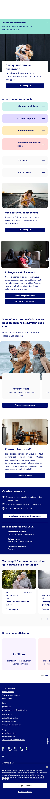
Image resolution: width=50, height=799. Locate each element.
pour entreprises (8, 736)
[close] (47, 23)
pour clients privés (9, 733)
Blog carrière (7, 698)
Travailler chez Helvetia (11, 695)
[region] (25, 781)
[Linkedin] (21, 750)
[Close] (47, 767)
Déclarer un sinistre (10, 29)
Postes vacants (8, 692)
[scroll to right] (48, 619)
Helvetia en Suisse (9, 721)
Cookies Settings (25, 792)
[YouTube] (10, 750)
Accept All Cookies (25, 786)
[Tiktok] (27, 752)
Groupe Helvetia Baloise (11, 725)
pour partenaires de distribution (14, 710)
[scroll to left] (43, 619)
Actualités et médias (10, 718)
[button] (25, 85)
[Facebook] (4, 750)
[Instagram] (15, 750)
